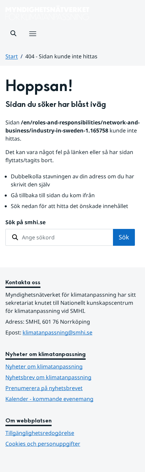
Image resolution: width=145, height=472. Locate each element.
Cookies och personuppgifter (42, 443)
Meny (32, 40)
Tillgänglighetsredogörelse (39, 433)
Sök (124, 237)
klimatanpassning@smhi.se (57, 332)
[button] (13, 33)
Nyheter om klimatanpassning (44, 366)
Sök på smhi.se (25, 222)
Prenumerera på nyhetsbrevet (72, 388)
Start (11, 56)
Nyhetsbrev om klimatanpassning (48, 377)
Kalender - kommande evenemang (49, 399)
